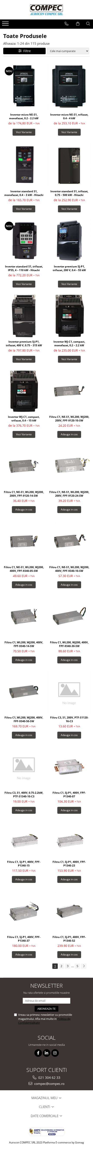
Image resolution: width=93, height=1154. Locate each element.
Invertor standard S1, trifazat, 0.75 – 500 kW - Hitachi (69, 193)
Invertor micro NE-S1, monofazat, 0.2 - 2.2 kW (23, 116)
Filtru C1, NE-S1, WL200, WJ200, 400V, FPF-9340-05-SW (24, 569)
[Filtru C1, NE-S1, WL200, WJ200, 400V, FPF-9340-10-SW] (69, 541)
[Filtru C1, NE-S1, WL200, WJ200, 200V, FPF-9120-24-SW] (69, 466)
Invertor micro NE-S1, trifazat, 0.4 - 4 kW (69, 116)
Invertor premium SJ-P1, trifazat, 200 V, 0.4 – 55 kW (69, 268)
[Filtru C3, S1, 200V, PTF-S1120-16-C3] (69, 692)
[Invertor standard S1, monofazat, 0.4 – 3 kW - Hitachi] (24, 164)
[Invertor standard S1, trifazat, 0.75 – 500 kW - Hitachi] (69, 164)
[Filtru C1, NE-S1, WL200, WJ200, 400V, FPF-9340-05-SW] (24, 541)
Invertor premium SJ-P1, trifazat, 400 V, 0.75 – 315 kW (24, 343)
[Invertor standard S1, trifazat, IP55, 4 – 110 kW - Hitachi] (24, 240)
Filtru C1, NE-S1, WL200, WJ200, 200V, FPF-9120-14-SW (24, 494)
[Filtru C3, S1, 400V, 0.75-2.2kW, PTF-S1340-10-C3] (24, 767)
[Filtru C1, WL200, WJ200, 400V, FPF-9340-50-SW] (24, 692)
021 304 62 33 (48, 1077)
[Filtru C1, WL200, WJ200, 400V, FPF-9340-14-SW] (24, 616)
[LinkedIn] (46, 1053)
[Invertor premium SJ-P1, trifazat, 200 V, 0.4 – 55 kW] (69, 240)
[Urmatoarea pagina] (84, 966)
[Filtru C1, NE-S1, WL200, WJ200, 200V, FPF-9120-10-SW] (69, 391)
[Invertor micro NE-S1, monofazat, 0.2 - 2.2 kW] (24, 86)
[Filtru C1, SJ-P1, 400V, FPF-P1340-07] (69, 767)
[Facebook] (38, 1053)
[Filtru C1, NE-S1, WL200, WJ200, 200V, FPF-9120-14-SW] (24, 466)
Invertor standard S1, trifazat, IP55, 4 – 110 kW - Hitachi (24, 268)
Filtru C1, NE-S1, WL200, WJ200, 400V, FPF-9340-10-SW (69, 569)
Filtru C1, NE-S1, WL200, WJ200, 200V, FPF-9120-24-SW (69, 494)
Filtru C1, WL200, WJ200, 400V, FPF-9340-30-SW (69, 644)
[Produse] (6, 25)
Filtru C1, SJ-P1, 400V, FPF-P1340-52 (69, 939)
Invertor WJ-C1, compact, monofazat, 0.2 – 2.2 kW (69, 343)
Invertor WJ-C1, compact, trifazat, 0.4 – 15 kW (24, 418)
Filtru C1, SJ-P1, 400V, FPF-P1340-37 (23, 939)
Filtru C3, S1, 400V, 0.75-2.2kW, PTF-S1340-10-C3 (24, 794)
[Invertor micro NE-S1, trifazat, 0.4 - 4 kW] (69, 86)
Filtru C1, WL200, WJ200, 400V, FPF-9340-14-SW (24, 644)
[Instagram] (55, 1053)
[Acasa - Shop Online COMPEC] (46, 9)
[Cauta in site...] (88, 23)
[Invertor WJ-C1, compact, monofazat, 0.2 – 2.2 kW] (69, 316)
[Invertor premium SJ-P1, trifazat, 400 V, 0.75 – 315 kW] (24, 316)
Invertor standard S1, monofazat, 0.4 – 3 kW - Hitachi (23, 193)
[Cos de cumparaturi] (77, 23)
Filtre (26, 51)
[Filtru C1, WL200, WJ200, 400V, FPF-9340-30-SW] (69, 616)
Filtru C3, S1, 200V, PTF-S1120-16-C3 (69, 719)
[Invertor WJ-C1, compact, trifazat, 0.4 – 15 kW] (24, 391)
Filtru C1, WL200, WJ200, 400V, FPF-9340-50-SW (24, 719)
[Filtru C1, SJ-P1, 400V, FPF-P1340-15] (24, 839)
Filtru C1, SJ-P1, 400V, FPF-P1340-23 (69, 863)
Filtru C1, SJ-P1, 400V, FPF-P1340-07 (69, 794)
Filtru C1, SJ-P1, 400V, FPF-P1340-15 (23, 863)
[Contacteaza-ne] (66, 23)
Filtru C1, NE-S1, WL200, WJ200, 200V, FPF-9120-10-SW (69, 418)
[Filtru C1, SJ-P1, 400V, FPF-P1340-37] (24, 911)
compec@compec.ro (48, 1083)
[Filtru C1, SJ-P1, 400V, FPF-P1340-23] (69, 839)
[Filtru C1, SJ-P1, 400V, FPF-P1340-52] (69, 911)
